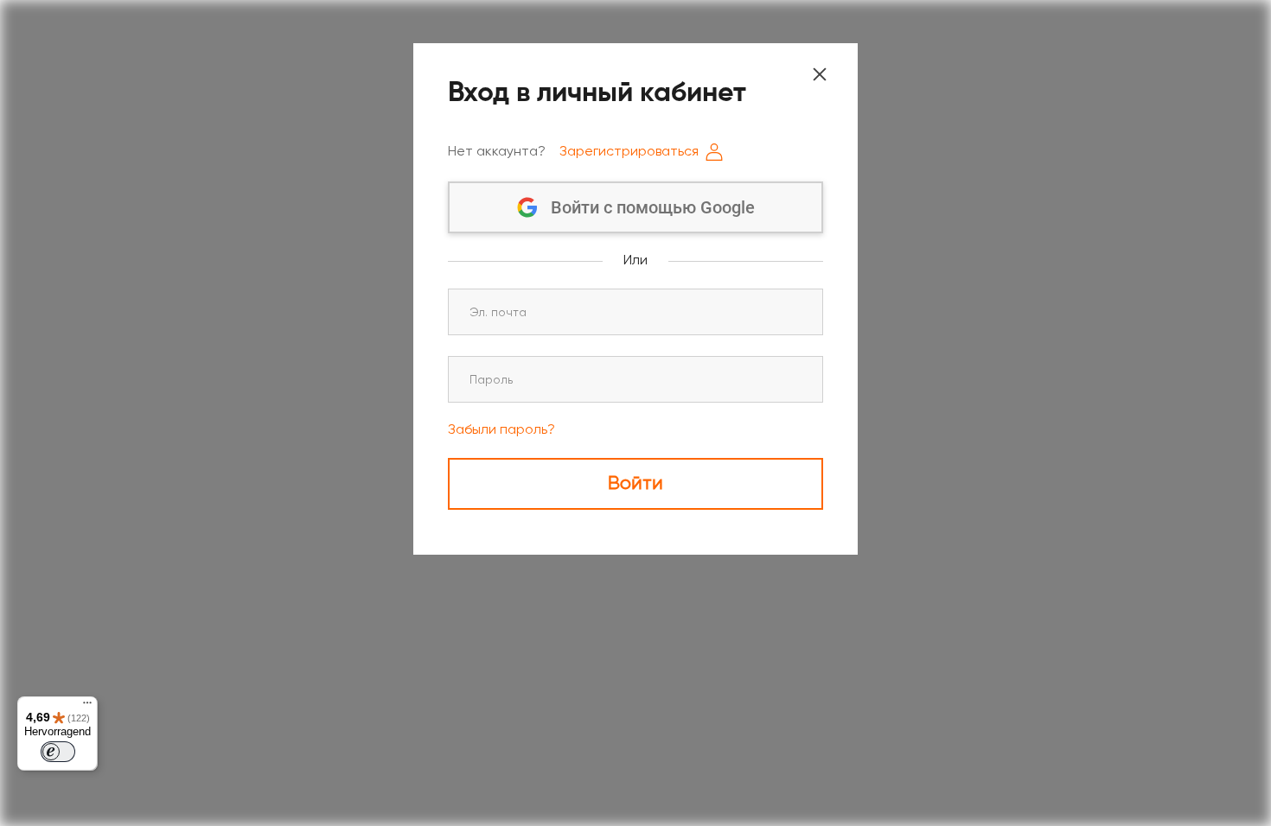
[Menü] (87, 706)
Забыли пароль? (501, 430)
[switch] (58, 751)
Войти (635, 483)
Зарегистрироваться (629, 152)
